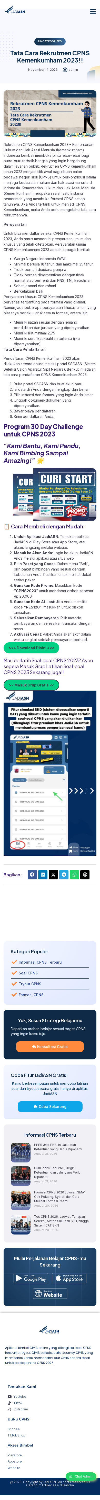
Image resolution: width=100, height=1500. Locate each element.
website (60, 547)
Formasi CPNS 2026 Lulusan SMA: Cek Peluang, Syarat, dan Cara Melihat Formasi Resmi (59, 1196)
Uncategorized (50, 41)
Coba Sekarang (52, 1106)
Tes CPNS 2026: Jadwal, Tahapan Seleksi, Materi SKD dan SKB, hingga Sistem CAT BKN (61, 1221)
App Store (68, 542)
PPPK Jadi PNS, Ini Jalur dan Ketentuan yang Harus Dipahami (58, 1147)
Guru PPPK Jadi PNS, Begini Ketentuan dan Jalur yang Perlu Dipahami (57, 1172)
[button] (93, 12)
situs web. (66, 558)
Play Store (42, 542)
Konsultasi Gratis (52, 1046)
